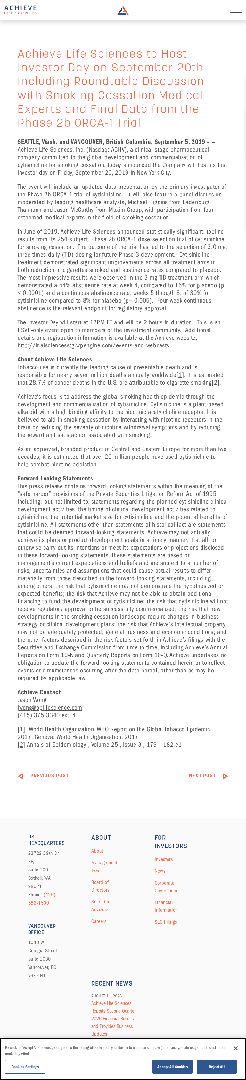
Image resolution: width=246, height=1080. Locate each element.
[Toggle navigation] (236, 10)
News (160, 871)
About (97, 851)
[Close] (236, 1048)
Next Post (202, 776)
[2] (215, 382)
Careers (98, 921)
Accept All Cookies (172, 1066)
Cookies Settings (25, 1066)
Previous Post (49, 776)
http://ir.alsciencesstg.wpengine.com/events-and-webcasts (93, 345)
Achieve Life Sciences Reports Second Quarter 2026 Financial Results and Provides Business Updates (113, 1018)
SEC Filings (166, 922)
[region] (123, 1059)
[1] (180, 374)
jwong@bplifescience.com (50, 707)
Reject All (216, 1066)
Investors (164, 859)
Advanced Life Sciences (20, 10)
